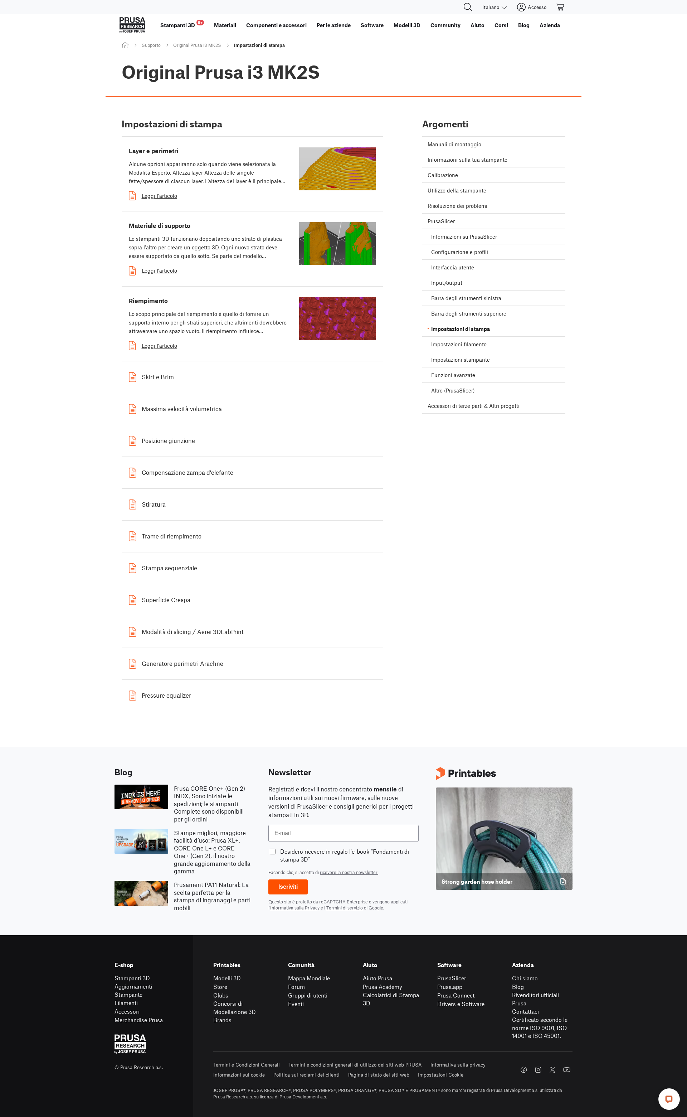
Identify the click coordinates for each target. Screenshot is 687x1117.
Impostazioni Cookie (440, 1075)
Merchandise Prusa (138, 1019)
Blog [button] (524, 25)
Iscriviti (288, 887)
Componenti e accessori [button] (276, 25)
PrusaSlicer (451, 978)
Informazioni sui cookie (239, 1075)
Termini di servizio (344, 908)
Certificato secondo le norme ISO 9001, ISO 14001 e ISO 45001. (539, 1027)
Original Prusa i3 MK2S (197, 45)
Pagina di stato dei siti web (378, 1075)
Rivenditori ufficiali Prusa (535, 998)
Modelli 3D (227, 978)
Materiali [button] (225, 25)
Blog (518, 986)
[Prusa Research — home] (132, 25)
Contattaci (525, 1011)
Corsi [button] (501, 25)
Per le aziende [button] (334, 25)
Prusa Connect (455, 995)
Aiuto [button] (477, 25)
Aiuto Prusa (377, 978)
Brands (222, 1019)
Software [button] (372, 25)
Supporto (151, 45)
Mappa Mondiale (309, 978)
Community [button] (445, 25)
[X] (552, 1069)
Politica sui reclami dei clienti (306, 1075)
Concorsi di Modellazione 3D (234, 1007)
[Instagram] (538, 1069)
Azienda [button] (550, 25)
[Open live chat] (669, 1099)
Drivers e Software (460, 1003)
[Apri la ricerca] (468, 7)
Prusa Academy (382, 986)
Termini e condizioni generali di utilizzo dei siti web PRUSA (355, 1065)
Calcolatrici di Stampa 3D (391, 998)
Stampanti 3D (132, 978)
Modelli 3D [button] (407, 25)
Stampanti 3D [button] (181, 24)
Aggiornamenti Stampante (133, 990)
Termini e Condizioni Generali (246, 1065)
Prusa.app (449, 986)
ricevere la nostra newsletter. (349, 872)
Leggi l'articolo (159, 195)
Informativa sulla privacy (458, 1065)
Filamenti (126, 1002)
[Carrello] (561, 7)
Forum (296, 986)
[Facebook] (524, 1069)
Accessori (127, 1011)
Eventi (296, 1003)
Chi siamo (525, 978)
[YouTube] (566, 1069)
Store (220, 986)
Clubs (220, 995)
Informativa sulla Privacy (295, 908)
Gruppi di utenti (307, 995)
